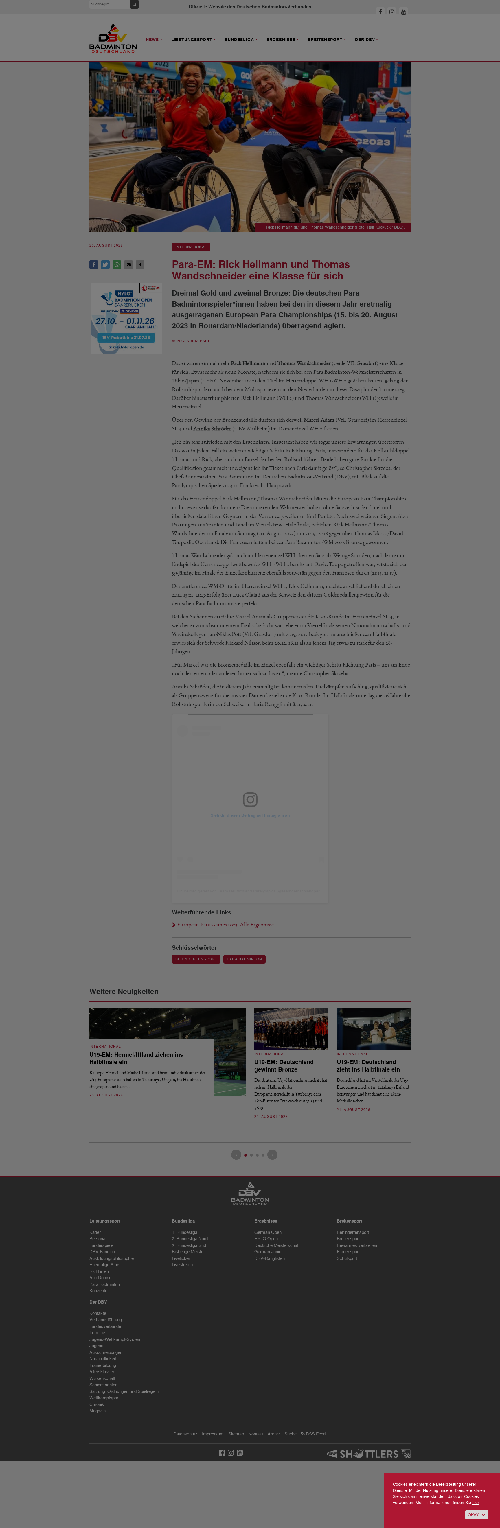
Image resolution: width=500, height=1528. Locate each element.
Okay (473, 1514)
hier (475, 1502)
